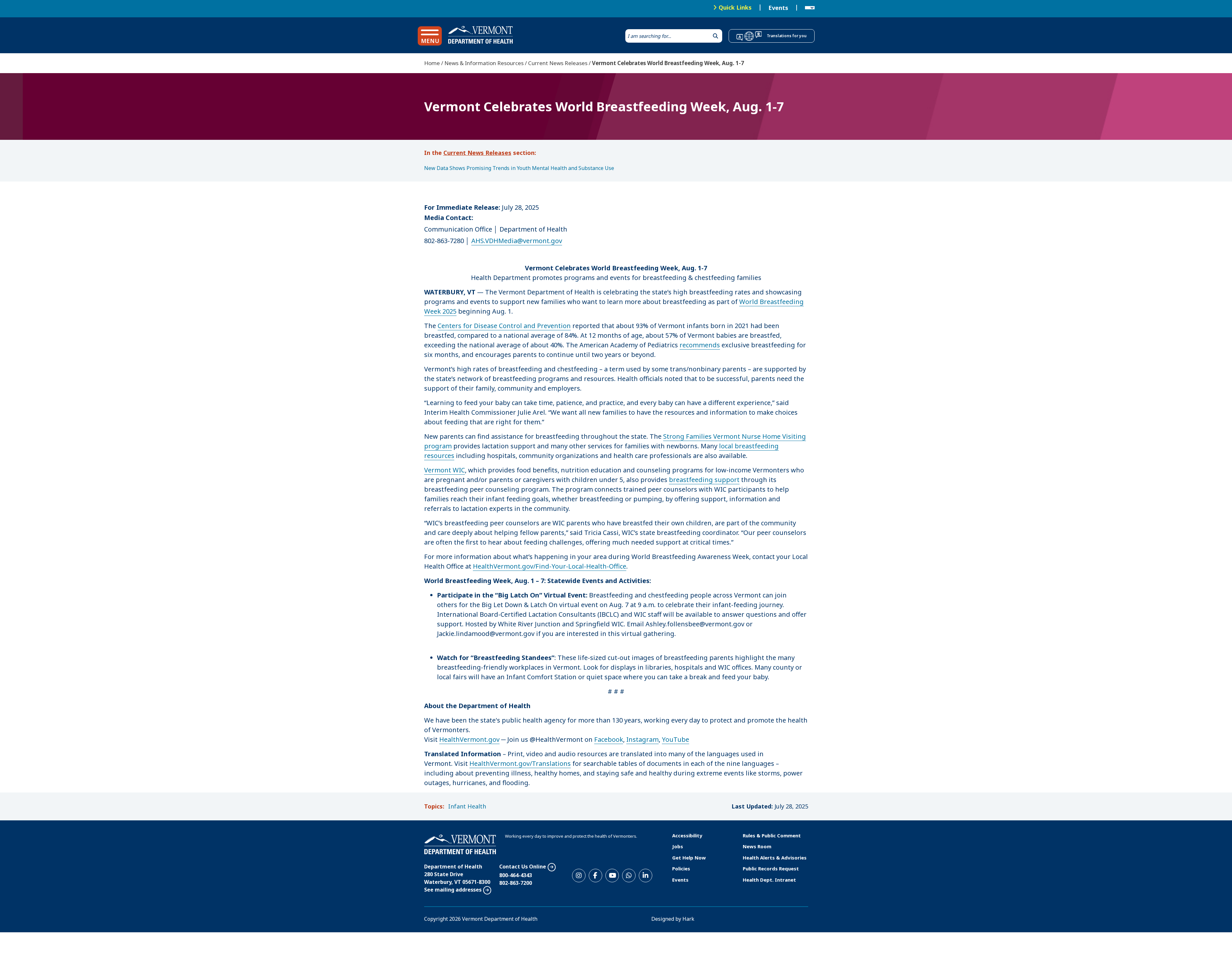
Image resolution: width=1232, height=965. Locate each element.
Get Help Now (689, 857)
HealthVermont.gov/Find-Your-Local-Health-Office (549, 566)
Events (778, 8)
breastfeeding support (704, 479)
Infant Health (467, 806)
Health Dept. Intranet (769, 879)
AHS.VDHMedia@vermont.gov (516, 240)
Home (432, 63)
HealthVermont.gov (469, 739)
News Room (757, 846)
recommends (700, 345)
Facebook (608, 739)
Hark (688, 918)
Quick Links (735, 7)
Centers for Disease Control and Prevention (504, 325)
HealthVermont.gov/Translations (520, 763)
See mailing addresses (453, 889)
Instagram (642, 739)
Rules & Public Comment (772, 835)
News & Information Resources (484, 63)
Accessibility (687, 835)
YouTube (675, 739)
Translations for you (787, 35)
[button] (430, 36)
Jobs (677, 846)
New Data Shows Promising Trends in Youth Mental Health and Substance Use (519, 168)
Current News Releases (557, 63)
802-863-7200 (515, 882)
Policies (681, 868)
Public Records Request (771, 868)
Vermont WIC (444, 470)
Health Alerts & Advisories (775, 857)
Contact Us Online (522, 866)
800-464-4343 (515, 875)
